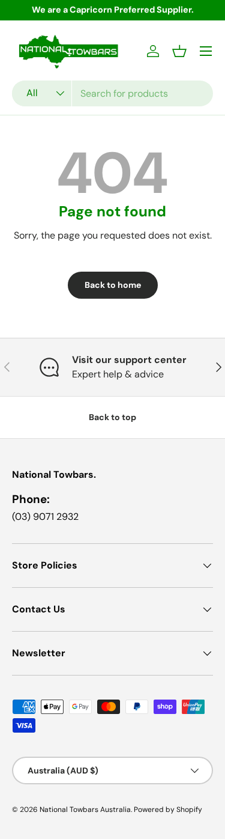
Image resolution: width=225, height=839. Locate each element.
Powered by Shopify (168, 809)
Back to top (112, 417)
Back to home (113, 284)
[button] (179, 51)
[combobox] (112, 93)
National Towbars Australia (85, 809)
